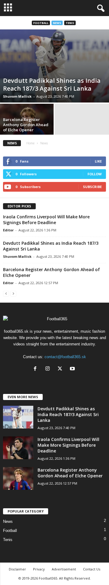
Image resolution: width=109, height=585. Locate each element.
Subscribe (92, 186)
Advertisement (64, 569)
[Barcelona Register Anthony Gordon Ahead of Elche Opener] (18, 478)
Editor (8, 230)
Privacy (39, 569)
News (57, 23)
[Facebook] (36, 369)
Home (30, 143)
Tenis (70, 23)
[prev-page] (6, 293)
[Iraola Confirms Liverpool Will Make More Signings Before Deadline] (18, 447)
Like (98, 161)
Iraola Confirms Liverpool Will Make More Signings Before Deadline (46, 219)
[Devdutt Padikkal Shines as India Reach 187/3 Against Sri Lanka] (54, 66)
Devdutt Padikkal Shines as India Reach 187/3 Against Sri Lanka (52, 84)
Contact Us (91, 569)
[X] (61, 369)
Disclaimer (17, 569)
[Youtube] (73, 369)
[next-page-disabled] (13, 293)
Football (40, 23)
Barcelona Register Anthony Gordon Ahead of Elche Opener (25, 125)
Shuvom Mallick (17, 96)
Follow (95, 174)
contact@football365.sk (65, 357)
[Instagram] (49, 369)
